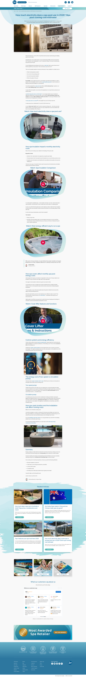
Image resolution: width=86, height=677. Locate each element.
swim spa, (46, 65)
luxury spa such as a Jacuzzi (32, 100)
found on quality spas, (41, 342)
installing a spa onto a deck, (34, 417)
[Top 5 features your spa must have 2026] (28, 529)
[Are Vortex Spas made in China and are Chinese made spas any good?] (58, 496)
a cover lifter (42, 295)
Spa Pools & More (22, 2)
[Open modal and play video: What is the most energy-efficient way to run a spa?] (43, 242)
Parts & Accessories (32, 2)
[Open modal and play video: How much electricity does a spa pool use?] (43, 128)
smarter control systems (35, 347)
